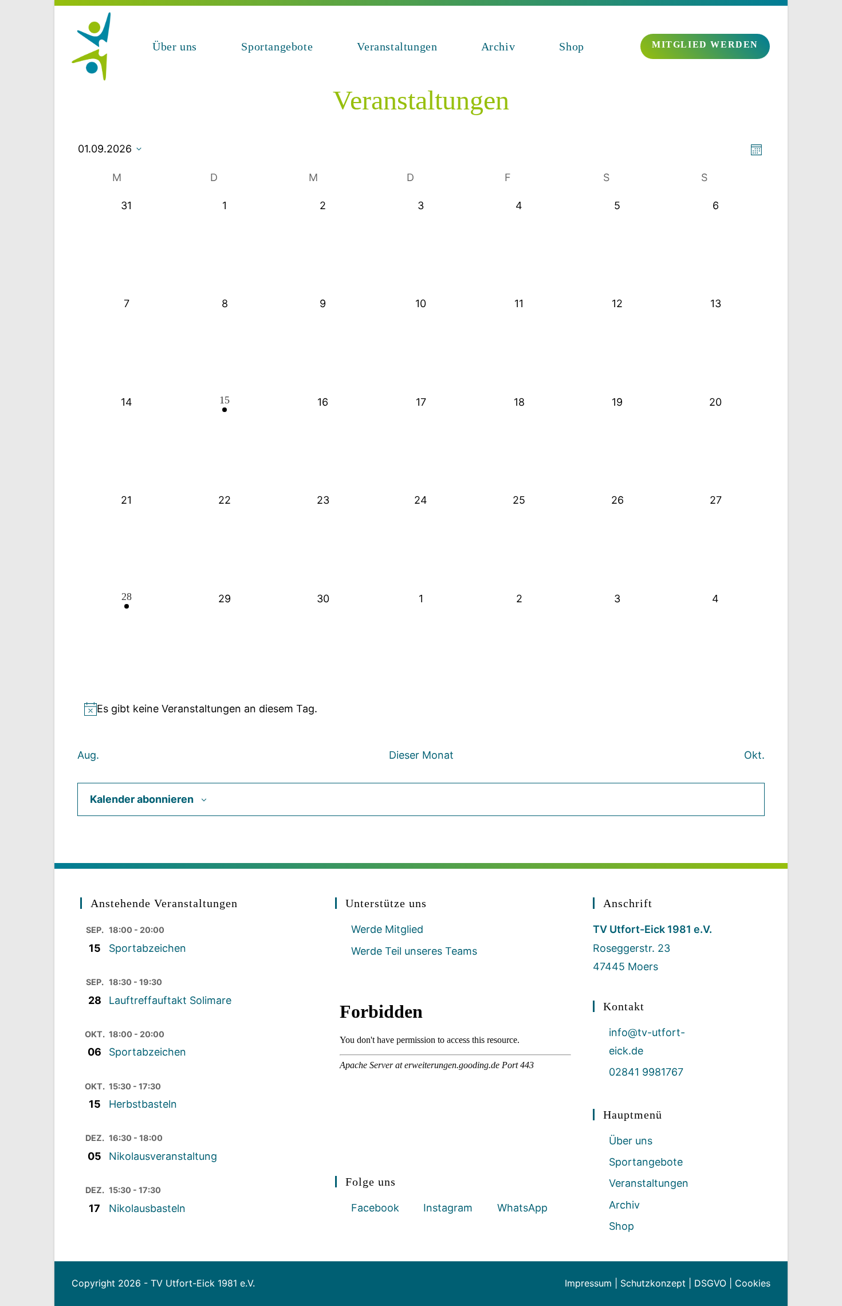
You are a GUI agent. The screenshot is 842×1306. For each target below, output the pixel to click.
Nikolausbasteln (147, 1208)
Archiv (624, 1205)
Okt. (754, 755)
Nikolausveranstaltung (163, 1156)
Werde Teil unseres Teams (414, 951)
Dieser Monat (421, 755)
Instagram (448, 1208)
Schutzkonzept (653, 1283)
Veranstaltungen (648, 1183)
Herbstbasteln (143, 1104)
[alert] (421, 709)
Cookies (752, 1283)
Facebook (375, 1208)
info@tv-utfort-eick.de (647, 1041)
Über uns (630, 1141)
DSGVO (710, 1283)
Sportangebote (646, 1162)
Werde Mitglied (387, 929)
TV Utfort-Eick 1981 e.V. (203, 1283)
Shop (621, 1226)
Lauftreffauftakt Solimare (170, 1000)
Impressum (588, 1283)
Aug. (88, 755)
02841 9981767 (646, 1072)
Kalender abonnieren (142, 799)
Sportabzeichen (147, 948)
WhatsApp (522, 1208)
